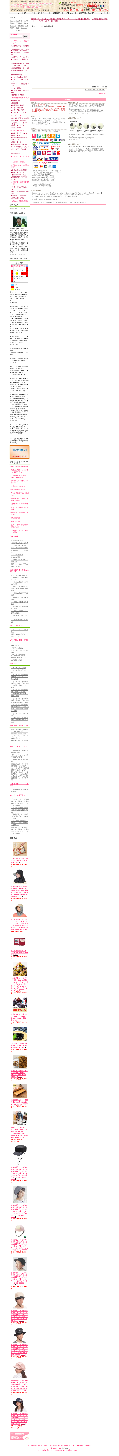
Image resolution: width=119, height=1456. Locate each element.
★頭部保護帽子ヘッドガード (20, 71)
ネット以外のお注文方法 (19, 548)
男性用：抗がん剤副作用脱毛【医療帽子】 (19, 499)
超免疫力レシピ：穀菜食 (19, 504)
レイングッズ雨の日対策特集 (19, 508)
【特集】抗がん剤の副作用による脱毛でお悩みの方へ (19, 720)
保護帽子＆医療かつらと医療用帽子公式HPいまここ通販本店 (30, 10)
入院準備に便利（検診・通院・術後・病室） (19, 476)
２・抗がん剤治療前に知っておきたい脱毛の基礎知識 (19, 588)
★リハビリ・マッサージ (19, 115)
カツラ (12, 30)
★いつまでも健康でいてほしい (20, 192)
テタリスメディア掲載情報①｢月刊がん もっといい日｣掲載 (19, 677)
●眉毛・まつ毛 (16, 142)
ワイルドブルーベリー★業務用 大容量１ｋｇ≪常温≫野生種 (19, 1045)
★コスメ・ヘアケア (17, 130)
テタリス (13, 664)
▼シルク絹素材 (16, 88)
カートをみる (22, 13)
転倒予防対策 (15, 521)
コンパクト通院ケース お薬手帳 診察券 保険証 (19, 953)
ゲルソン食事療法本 (18, 648)
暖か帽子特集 (15, 518)
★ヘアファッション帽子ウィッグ (20, 42)
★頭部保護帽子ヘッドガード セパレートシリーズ (20, 64)
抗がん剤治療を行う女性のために (19, 570)
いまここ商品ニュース (18, 746)
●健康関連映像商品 (17, 105)
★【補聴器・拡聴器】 (18, 162)
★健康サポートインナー (19, 125)
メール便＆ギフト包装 (18, 545)
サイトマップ (103, 13)
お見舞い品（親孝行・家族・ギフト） (19, 482)
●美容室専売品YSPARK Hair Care (19, 134)
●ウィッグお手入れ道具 (19, 77)
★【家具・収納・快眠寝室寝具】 (20, 166)
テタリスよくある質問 (18, 668)
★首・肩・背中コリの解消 (20, 118)
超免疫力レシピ (16, 738)
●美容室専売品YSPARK (19, 144)
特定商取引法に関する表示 (59, 1445)
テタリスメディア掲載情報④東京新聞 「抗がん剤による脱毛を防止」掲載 (20, 700)
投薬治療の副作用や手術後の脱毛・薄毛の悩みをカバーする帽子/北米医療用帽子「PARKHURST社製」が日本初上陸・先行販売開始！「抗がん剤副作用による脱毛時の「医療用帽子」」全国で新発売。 (20, 772)
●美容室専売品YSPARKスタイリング (19, 139)
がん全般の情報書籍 (18, 655)
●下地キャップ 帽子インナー (19, 60)
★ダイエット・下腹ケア (19, 123)
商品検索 (14, 34)
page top (102, 93)
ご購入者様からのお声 (86, 13)
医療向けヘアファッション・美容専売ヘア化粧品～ (27, 1)
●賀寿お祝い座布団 (17, 198)
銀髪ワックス (16, 153)
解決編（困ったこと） (18, 657)
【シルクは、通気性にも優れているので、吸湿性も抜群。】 (19, 823)
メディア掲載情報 (17, 555)
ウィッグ (19, 30)
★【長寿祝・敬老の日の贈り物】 (20, 183)
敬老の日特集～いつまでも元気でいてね (19, 471)
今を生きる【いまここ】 (19, 540)
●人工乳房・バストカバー (20, 112)
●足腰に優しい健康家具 (19, 170)
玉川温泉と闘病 (16, 660)
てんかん (24, 28)
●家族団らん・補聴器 (18, 196)
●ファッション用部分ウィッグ (20, 85)
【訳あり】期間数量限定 (19, 201)
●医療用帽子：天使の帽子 (20, 50)
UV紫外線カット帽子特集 (19, 466)
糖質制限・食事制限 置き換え (19, 513)
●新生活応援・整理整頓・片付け (20, 178)
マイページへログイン (39, 13)
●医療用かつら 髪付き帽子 (20, 47)
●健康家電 (14, 103)
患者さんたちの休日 (18, 486)
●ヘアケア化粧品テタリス (20, 147)
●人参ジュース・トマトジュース (20, 157)
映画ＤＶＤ (15, 645)
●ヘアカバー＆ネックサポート (20, 91)
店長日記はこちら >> (17, 254)
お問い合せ (69, 13)
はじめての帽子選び (17, 795)
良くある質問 (15, 557)
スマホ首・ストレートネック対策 (19, 531)
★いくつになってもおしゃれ (20, 188)
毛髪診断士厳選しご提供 (19, 543)
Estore (65, 1448)
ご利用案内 (56, 13)
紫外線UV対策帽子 (17, 75)
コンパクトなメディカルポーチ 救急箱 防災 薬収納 (19, 860)
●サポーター (15, 101)
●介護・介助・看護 (17, 110)
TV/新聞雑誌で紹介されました (20, 494)
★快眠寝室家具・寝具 (18, 175)
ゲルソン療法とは (17, 625)
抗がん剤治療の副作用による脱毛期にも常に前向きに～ (19, 577)
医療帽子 (19, 23)
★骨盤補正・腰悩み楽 (18, 120)
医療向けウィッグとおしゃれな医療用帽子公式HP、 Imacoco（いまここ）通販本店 (60, 19)
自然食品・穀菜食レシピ (19, 725)
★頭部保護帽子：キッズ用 (20, 68)
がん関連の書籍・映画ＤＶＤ (19, 640)
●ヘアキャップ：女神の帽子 (20, 53)
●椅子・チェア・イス (18, 172)
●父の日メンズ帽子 (17, 95)
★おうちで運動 (16, 127)
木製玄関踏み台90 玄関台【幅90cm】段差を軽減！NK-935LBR (19, 1102)
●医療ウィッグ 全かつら (20, 57)
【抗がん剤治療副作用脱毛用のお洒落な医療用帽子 (19, 810)
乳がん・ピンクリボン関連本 (48, 21)
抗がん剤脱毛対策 (16, 21)
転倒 (17, 28)
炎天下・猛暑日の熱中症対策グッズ (19, 526)
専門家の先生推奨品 (18, 489)
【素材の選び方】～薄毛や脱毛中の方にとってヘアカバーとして (19, 816)
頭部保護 (21, 26)
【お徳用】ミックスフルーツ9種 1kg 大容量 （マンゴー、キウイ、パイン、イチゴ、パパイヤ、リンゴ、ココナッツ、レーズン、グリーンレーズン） (19, 984)
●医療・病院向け (17, 108)
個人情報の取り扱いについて (37, 1445)
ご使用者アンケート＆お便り (19, 784)
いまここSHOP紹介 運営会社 (81, 1445)
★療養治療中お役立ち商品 (20, 98)
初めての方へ (15, 536)
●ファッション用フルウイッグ (20, 80)
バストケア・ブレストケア (19, 150)
